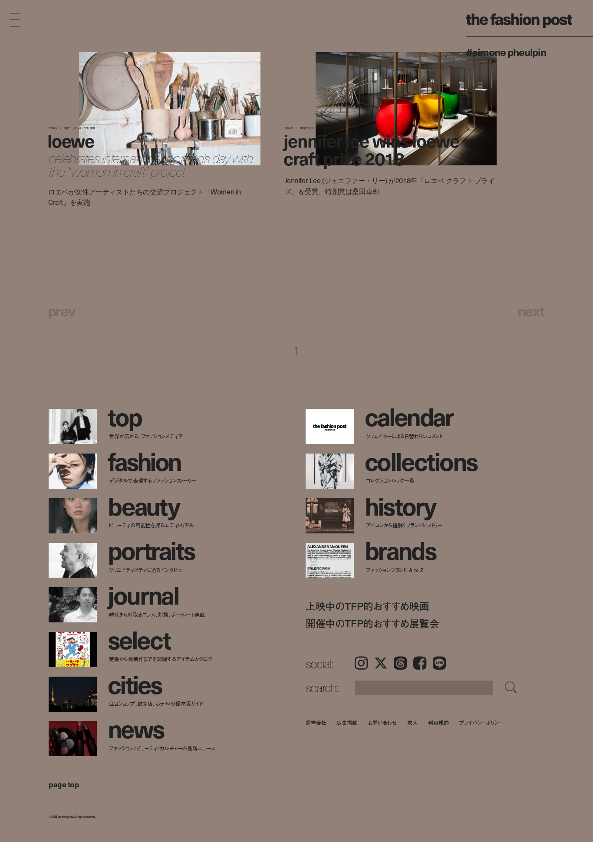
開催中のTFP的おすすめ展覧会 (372, 623)
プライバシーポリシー (481, 722)
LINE (439, 663)
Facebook (419, 663)
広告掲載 (346, 722)
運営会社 (316, 722)
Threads (400, 663)
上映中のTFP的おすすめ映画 (367, 606)
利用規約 (438, 722)
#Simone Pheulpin (506, 51)
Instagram (361, 663)
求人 (412, 722)
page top (64, 784)
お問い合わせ (382, 722)
